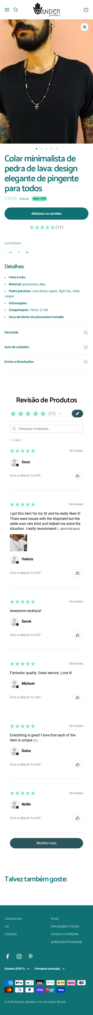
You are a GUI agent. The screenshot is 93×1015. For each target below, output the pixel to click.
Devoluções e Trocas (65, 926)
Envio (55, 918)
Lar (7, 926)
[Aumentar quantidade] (27, 252)
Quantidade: (13, 243)
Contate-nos (13, 918)
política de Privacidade (66, 942)
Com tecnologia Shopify (51, 1001)
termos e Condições (64, 934)
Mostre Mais (70, 529)
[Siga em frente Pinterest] (31, 956)
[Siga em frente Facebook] (8, 956)
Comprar (11, 934)
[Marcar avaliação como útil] (77, 475)
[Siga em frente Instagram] (19, 956)
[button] (59, 413)
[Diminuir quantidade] (10, 252)
